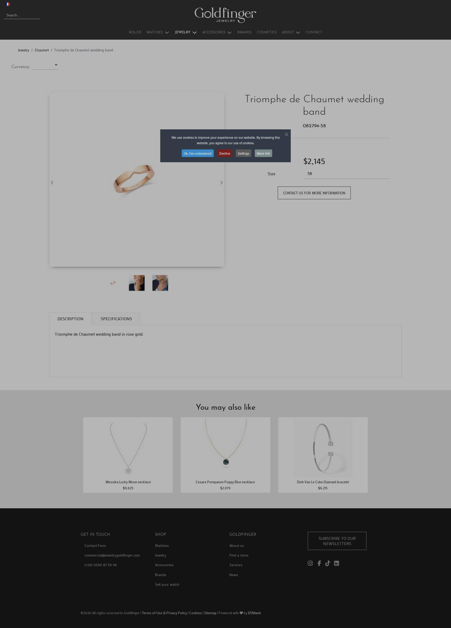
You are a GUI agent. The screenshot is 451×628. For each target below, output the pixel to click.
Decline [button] (224, 153)
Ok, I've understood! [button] (198, 153)
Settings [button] (243, 153)
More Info (263, 153)
